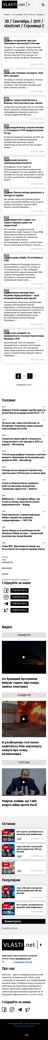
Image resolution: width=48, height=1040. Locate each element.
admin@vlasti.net (23, 959)
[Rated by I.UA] (7, 962)
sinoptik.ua (24, 579)
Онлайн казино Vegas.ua (24, 1026)
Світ (4, 407)
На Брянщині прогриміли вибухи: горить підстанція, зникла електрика (20, 682)
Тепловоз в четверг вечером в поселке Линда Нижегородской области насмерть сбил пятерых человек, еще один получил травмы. (23, 84)
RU (26, 1035)
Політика (24, 762)
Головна (7, 14)
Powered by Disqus (10, 928)
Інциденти (24, 635)
